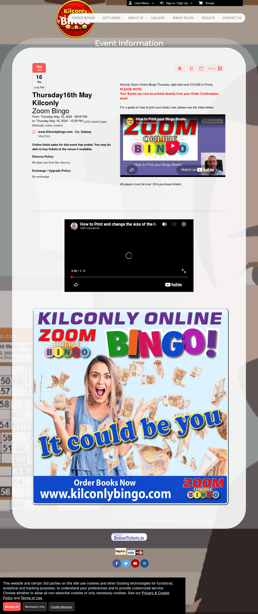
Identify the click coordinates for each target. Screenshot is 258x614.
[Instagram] (144, 563)
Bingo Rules (183, 18)
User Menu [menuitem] (141, 3)
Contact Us (232, 18)
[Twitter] (126, 563)
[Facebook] (116, 563)
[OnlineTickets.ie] (129, 537)
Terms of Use (31, 597)
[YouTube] (135, 563)
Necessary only (35, 607)
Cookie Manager (61, 607)
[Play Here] (191, 68)
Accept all (12, 607)
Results (208, 18)
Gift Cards (112, 18)
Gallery (158, 18)
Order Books (83, 18)
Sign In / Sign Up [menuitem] (176, 3)
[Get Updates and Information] (180, 68)
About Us (136, 18)
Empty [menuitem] (208, 3)
